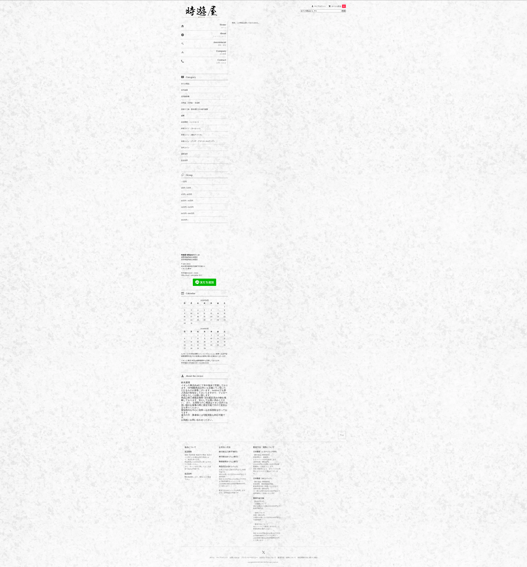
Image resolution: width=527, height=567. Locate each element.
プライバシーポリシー (249, 557)
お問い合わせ (234, 557)
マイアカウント (320, 6)
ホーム (212, 557)
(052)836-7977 (196, 275)
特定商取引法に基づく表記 (307, 557)
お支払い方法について (268, 557)
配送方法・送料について (287, 557)
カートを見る (337, 6)
